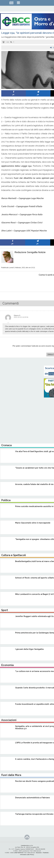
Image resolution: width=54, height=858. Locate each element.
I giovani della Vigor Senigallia (29, 649)
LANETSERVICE (18, 852)
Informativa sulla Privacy (27, 854)
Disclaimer (39, 852)
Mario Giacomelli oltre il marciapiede (32, 523)
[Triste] (37, 282)
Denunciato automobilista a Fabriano (32, 797)
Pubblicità (45, 852)
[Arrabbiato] (12, 282)
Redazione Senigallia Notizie (30, 252)
